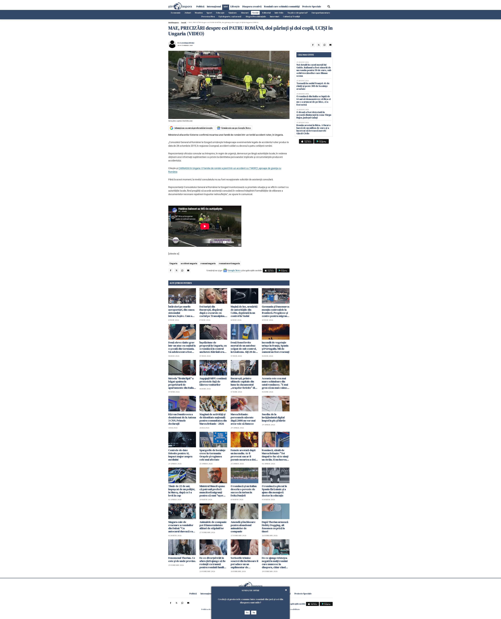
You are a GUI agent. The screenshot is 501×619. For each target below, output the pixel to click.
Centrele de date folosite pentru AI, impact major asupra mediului (180, 455)
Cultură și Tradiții (291, 16)
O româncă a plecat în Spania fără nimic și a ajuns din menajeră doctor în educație (274, 491)
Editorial (266, 12)
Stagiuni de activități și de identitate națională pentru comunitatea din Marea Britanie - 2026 (213, 419)
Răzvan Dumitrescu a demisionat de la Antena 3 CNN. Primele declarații (182, 419)
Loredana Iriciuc (187, 43)
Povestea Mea (208, 16)
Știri (225, 6)
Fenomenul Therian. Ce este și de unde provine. (182, 559)
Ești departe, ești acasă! (230, 16)
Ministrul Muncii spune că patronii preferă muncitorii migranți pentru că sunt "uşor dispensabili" (212, 491)
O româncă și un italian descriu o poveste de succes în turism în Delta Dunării (244, 491)
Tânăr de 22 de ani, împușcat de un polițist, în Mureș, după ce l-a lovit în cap (181, 491)
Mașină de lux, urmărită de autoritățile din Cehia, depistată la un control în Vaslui (244, 311)
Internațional (214, 6)
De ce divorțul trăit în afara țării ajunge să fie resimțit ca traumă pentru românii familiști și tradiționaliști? (213, 562)
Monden (199, 12)
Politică (200, 6)
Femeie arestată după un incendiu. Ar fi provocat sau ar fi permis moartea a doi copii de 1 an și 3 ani (243, 455)
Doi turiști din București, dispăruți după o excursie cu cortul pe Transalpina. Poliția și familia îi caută (212, 311)
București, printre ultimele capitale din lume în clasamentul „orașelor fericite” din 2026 (243, 383)
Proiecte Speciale (311, 6)
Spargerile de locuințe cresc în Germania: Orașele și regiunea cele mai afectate (212, 455)
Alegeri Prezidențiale (255, 16)
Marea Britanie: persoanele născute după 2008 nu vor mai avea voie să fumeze (243, 419)
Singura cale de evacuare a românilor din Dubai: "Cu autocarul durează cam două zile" (181, 526)
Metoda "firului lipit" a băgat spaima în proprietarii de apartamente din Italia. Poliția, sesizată (181, 383)
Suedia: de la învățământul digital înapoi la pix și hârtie (273, 417)
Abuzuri (244, 12)
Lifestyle (235, 6)
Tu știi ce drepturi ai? (297, 12)
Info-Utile (279, 12)
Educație (220, 12)
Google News (234, 270)
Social (255, 12)
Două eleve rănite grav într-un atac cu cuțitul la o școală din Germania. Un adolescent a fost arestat (182, 347)
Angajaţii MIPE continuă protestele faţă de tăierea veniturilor (213, 381)
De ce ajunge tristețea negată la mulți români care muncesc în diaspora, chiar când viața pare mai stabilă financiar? (275, 562)
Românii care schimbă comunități (282, 6)
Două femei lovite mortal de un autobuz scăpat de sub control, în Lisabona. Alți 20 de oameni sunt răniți (244, 347)
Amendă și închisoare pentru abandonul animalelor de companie (243, 526)
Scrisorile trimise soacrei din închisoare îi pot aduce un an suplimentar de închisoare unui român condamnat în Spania (244, 562)
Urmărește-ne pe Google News (236, 127)
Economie (176, 12)
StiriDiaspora (173, 22)
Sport (209, 12)
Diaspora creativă (251, 6)
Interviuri (274, 16)
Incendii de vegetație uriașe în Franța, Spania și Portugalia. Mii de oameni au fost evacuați (275, 347)
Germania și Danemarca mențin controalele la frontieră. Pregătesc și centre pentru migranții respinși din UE (275, 311)
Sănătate (232, 12)
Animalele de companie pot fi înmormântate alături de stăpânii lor (213, 525)
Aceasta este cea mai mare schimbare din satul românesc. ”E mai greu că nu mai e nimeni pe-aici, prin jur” (275, 383)
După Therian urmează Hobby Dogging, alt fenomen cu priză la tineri (275, 526)
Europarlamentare (321, 12)
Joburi (187, 12)
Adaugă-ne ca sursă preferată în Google (193, 127)
